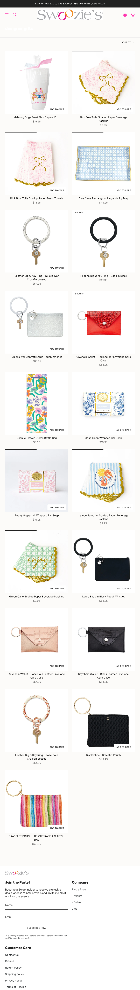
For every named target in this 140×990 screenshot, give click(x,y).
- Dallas (76, 902)
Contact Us (12, 954)
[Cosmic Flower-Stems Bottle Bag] (36, 403)
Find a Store (79, 889)
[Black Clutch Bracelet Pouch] (103, 720)
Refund (9, 961)
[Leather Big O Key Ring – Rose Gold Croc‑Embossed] (36, 720)
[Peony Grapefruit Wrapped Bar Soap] (36, 480)
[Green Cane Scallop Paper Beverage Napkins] (36, 561)
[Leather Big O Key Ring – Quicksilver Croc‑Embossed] (36, 241)
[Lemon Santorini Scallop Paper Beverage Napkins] (103, 480)
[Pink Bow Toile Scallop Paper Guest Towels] (36, 163)
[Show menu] (6, 15)
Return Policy (13, 967)
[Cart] (133, 15)
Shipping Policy (14, 974)
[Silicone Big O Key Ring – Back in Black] (103, 241)
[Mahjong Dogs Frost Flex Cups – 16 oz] (36, 82)
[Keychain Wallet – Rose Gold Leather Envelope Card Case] (36, 639)
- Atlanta (77, 896)
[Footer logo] (17, 873)
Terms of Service (16, 938)
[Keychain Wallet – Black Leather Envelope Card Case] (103, 639)
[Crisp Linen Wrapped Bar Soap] (103, 403)
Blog (74, 908)
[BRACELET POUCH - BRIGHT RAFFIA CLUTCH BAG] (36, 801)
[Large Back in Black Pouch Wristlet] (103, 561)
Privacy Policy (60, 935)
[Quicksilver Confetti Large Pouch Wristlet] (36, 322)
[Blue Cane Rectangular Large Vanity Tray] (103, 163)
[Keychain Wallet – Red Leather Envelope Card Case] (103, 322)
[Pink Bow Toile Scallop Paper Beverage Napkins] (103, 82)
